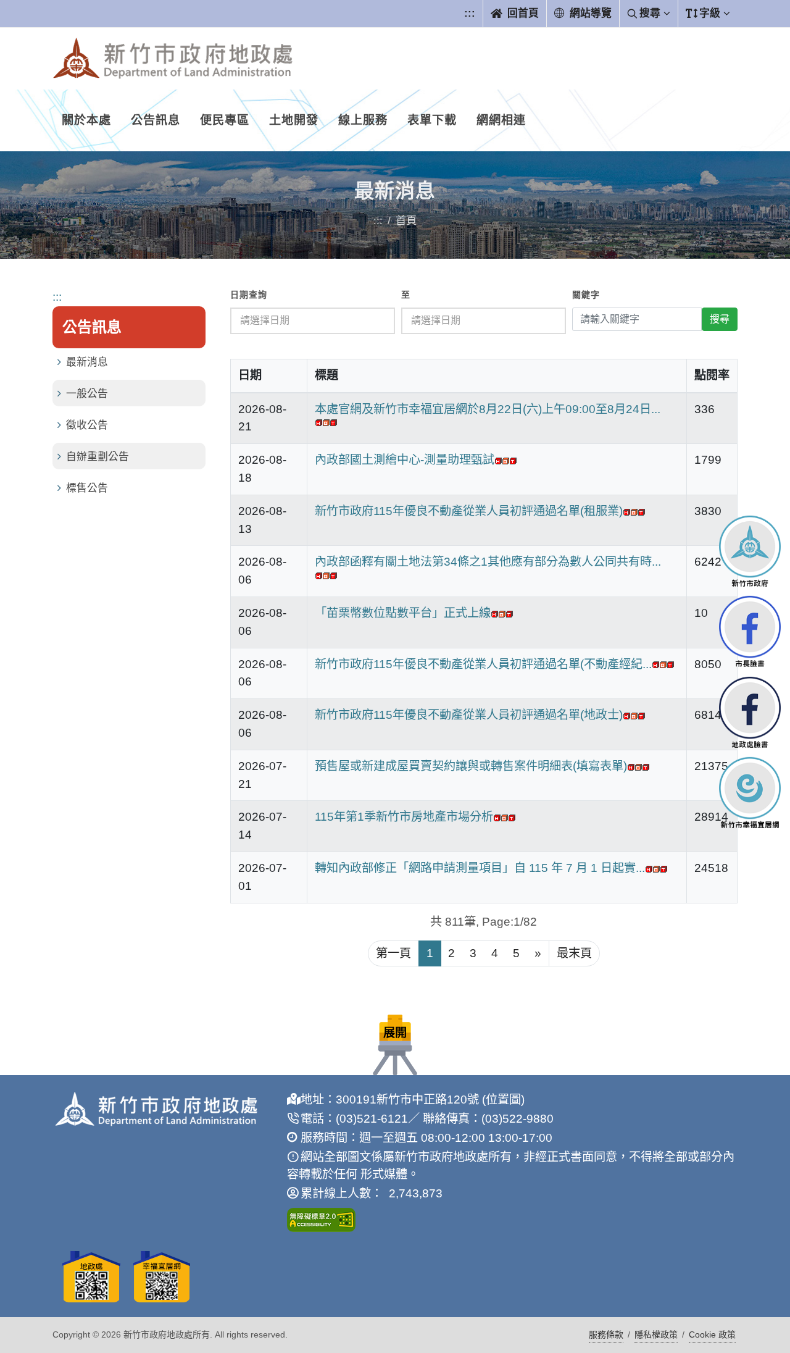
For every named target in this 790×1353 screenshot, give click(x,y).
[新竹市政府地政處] (172, 59)
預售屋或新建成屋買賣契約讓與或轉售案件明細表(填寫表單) (471, 766)
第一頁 (393, 953)
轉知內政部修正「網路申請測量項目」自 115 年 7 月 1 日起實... (480, 867)
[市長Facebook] (750, 631)
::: (469, 13)
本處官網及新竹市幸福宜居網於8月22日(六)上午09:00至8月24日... (487, 409)
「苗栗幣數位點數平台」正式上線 (403, 612)
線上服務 (363, 120)
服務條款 (606, 1334)
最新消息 (87, 362)
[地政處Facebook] (750, 712)
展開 (395, 1032)
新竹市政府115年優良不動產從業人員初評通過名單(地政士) (469, 714)
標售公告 (87, 488)
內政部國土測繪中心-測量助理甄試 (404, 459)
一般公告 (87, 394)
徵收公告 (87, 425)
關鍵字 (586, 295)
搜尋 (649, 13)
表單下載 (432, 120)
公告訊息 (155, 120)
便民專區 (224, 120)
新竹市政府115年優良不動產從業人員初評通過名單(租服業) (469, 511)
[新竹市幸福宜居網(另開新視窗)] (750, 792)
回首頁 (521, 13)
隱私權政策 (656, 1334)
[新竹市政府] (750, 550)
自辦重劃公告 (97, 457)
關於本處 (86, 120)
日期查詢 (248, 295)
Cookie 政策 (712, 1334)
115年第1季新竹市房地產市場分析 (404, 816)
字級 (709, 13)
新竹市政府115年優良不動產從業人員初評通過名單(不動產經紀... (483, 664)
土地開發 (293, 120)
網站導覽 (589, 13)
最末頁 (574, 953)
